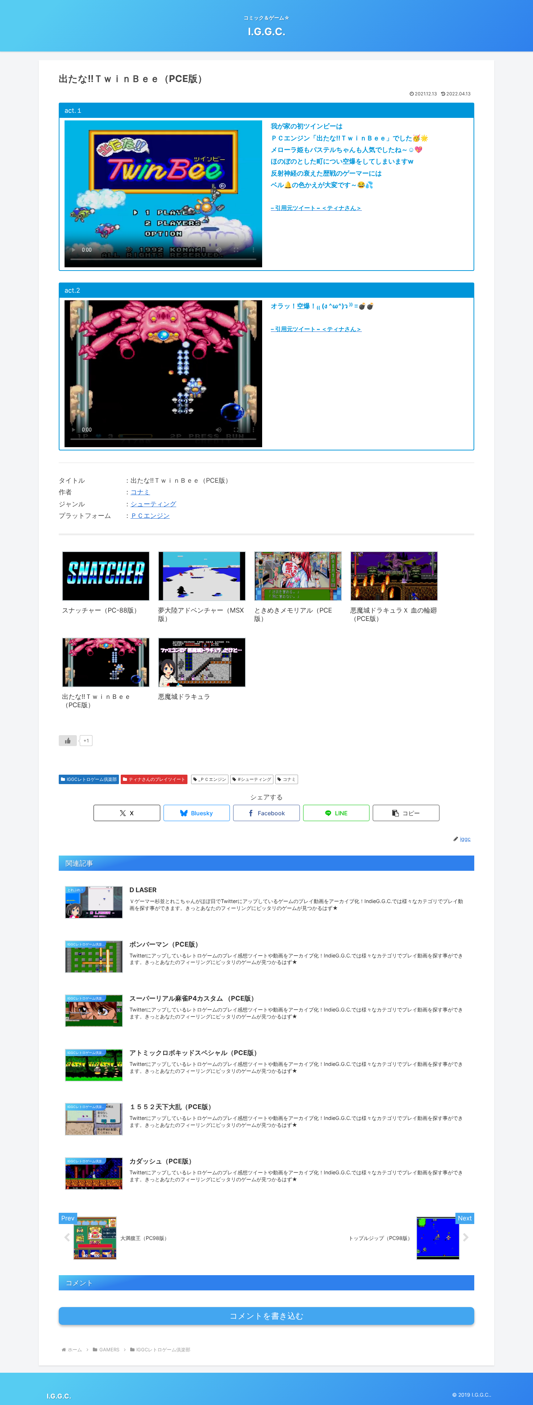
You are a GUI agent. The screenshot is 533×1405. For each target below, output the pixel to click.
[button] (406, 813)
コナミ (140, 492)
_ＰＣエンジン (212, 779)
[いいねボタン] (68, 740)
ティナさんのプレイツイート (157, 779)
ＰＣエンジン (150, 515)
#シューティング (254, 779)
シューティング (153, 504)
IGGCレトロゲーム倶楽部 (92, 779)
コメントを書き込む (267, 1315)
